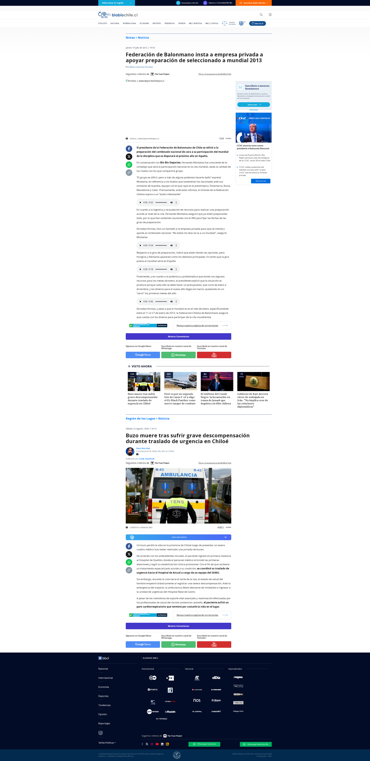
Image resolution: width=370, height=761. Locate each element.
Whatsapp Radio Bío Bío (257, 744)
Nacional (115, 23)
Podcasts (102, 23)
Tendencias (169, 23)
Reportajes (104, 723)
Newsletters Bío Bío (190, 3)
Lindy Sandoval (146, 458)
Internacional (129, 23)
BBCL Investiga (195, 23)
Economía (144, 23)
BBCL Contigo (212, 23)
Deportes (156, 23)
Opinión (181, 23)
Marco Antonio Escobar (141, 67)
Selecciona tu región (112, 2)
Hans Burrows (143, 448)
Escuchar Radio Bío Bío (255, 3)
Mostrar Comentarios (178, 336)
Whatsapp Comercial (206, 744)
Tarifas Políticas (106, 742)
